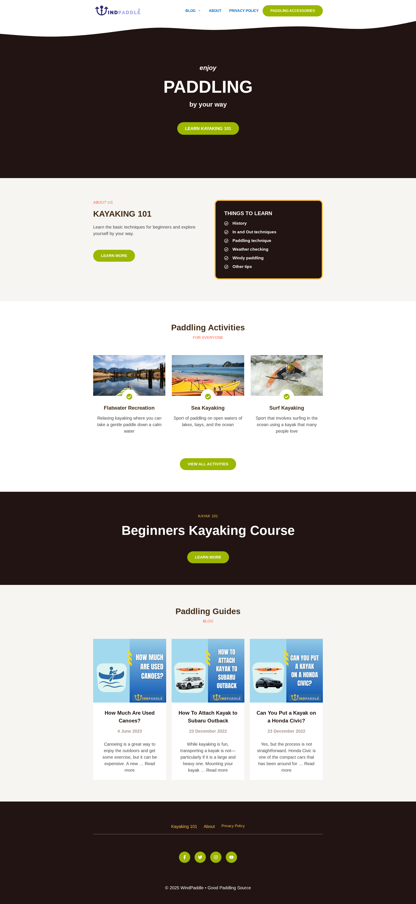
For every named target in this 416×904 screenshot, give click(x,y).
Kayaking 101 (184, 826)
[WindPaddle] (118, 10)
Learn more (114, 255)
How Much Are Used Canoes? (130, 717)
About (215, 11)
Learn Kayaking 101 (208, 128)
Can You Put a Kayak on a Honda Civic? (286, 717)
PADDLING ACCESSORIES (292, 11)
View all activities (208, 464)
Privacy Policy (244, 11)
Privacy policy (233, 826)
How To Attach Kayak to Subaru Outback (208, 717)
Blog (190, 11)
